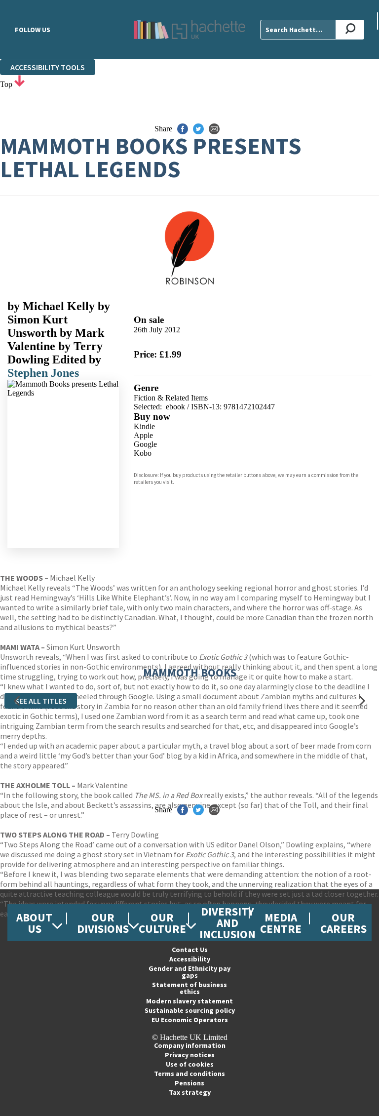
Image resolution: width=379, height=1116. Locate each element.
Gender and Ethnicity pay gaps (189, 972)
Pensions (189, 1082)
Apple (143, 435)
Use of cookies (190, 1064)
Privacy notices (190, 1054)
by (51, 306)
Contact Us (190, 949)
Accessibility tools (47, 67)
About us (34, 923)
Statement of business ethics (189, 988)
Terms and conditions (189, 1073)
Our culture (162, 923)
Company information (190, 1045)
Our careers (343, 923)
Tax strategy (190, 1092)
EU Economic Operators (190, 1019)
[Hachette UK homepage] (189, 29)
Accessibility (189, 959)
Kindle (144, 426)
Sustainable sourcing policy (190, 1010)
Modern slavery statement (189, 1000)
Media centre (281, 923)
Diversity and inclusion (227, 923)
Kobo (143, 453)
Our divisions (103, 923)
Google (145, 444)
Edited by (76, 359)
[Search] (350, 30)
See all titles (41, 701)
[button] (17, 701)
